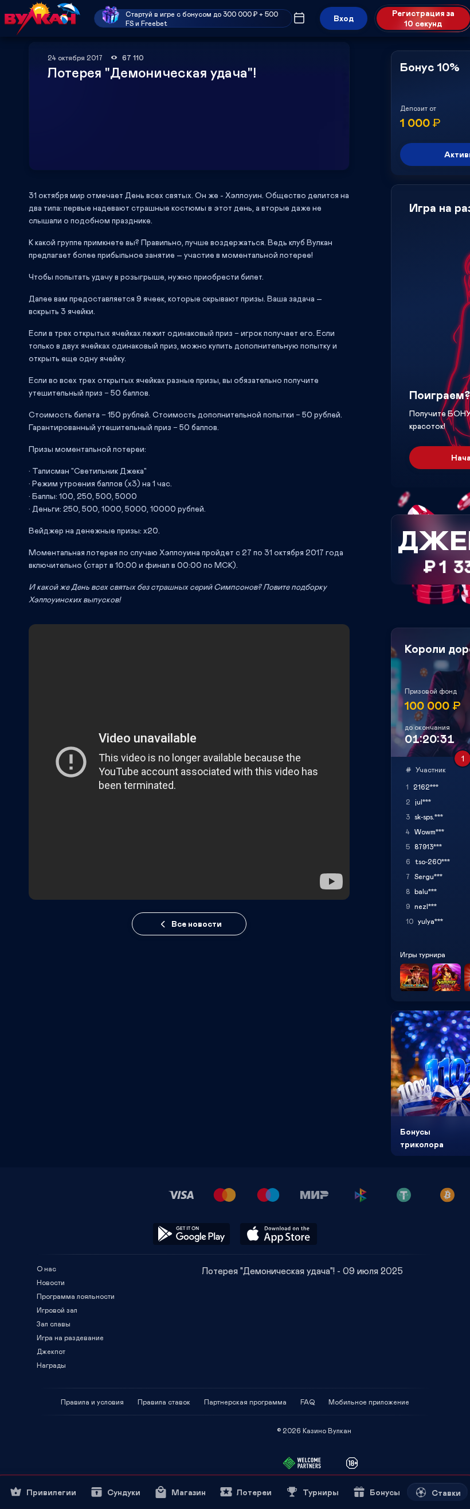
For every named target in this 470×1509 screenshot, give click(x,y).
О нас (46, 1268)
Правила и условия (92, 1401)
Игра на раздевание (70, 1337)
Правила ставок (164, 1401)
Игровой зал (57, 1309)
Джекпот (51, 1351)
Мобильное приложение (368, 1401)
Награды (51, 1364)
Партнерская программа (245, 1401)
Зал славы (53, 1323)
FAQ (307, 1401)
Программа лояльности (76, 1296)
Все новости (196, 923)
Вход (344, 18)
